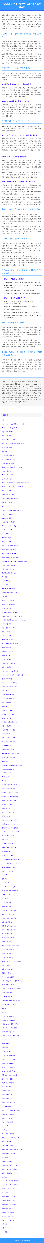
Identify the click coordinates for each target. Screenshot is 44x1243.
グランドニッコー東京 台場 (10, 545)
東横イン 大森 (6, 655)
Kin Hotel (4, 1040)
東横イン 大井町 (6, 541)
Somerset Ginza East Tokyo (10, 792)
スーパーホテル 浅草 (8, 836)
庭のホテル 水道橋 (7, 1079)
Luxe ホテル (5, 1232)
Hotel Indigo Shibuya (8, 769)
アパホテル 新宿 (6, 902)
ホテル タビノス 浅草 (8, 494)
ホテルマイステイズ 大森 (9, 918)
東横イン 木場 (6, 632)
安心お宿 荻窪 (6, 816)
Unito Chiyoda (6, 734)
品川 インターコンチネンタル (10, 945)
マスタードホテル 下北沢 (9, 549)
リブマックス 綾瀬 (7, 1122)
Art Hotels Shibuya (7, 843)
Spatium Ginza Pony (8, 714)
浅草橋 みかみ (6, 1043)
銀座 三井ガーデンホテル (9, 926)
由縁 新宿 (4, 451)
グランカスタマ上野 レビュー (10, 1024)
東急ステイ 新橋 (6, 718)
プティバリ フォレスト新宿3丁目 (11, 510)
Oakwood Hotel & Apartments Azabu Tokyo (14, 561)
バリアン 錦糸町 (6, 471)
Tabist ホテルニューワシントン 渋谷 (12, 616)
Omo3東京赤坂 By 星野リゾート (11, 785)
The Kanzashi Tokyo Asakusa (10, 428)
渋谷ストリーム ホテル (8, 1067)
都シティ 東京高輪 (7, 679)
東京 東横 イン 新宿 (7, 969)
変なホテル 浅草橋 (7, 432)
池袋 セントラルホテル (8, 502)
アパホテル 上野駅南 (8, 1134)
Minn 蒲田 (4, 781)
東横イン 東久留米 (7, 436)
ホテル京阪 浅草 (6, 624)
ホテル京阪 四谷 (6, 1208)
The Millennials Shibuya (9, 573)
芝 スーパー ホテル (7, 871)
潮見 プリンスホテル (8, 812)
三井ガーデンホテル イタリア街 (11, 988)
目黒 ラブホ (5, 879)
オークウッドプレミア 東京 (10, 1185)
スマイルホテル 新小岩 (8, 930)
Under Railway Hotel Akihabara (11, 859)
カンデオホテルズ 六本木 (9, 1169)
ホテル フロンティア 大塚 (9, 1165)
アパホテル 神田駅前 (8, 1016)
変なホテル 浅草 (6, 659)
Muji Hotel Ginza (6, 973)
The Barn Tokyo (6, 538)
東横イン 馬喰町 (6, 1141)
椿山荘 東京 (5, 706)
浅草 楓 (4, 1008)
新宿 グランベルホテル (8, 628)
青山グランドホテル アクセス (10, 1138)
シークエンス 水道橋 (8, 600)
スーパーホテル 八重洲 (8, 439)
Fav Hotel (4, 1177)
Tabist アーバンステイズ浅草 (10, 1181)
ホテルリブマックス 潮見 (9, 663)
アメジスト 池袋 (6, 1087)
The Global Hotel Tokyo (8, 867)
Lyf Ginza (4, 506)
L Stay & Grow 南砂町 (8, 463)
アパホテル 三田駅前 (8, 698)
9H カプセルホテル (7, 1216)
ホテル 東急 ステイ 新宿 (9, 1204)
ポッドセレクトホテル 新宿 (10, 820)
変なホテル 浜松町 (7, 447)
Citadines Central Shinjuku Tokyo (11, 530)
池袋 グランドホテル (8, 569)
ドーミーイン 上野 (7, 1145)
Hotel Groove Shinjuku (8, 1020)
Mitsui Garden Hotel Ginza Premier (12, 467)
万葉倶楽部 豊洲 (6, 518)
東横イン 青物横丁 (7, 906)
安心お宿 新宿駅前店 (8, 455)
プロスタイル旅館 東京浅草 (10, 643)
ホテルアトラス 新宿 (8, 749)
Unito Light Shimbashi (8, 855)
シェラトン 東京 (6, 894)
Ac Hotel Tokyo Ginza (8, 581)
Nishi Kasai (5, 1157)
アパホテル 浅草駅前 (8, 949)
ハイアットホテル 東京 (8, 789)
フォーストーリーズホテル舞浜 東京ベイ (14, 675)
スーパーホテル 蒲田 (8, 934)
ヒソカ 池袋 (5, 534)
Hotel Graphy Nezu (7, 992)
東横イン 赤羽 (6, 965)
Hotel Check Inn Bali (8, 694)
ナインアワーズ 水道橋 (8, 730)
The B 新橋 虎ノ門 (7, 639)
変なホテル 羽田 (6, 608)
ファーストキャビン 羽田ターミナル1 (13, 424)
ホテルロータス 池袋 (8, 1114)
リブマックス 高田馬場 (8, 741)
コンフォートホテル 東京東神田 (11, 1110)
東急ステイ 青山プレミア (9, 1071)
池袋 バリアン (6, 420)
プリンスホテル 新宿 (8, 985)
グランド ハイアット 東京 (9, 863)
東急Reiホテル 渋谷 (7, 1118)
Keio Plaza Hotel (6, 702)
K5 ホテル (5, 898)
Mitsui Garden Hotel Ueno (9, 553)
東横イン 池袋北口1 (7, 1173)
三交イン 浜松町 (6, 636)
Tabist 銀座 (5, 1047)
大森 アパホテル (6, 1228)
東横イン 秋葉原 (6, 726)
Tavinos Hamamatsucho (9, 604)
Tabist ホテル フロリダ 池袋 (10, 557)
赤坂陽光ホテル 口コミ (8, 1153)
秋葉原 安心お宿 (6, 647)
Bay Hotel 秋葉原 (7, 996)
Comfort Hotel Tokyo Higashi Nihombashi (14, 620)
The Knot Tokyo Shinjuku (9, 475)
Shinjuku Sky (5, 1126)
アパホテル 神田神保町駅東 (10, 890)
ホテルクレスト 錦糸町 (8, 565)
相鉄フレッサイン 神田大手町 (10, 1036)
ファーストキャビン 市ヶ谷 (10, 671)
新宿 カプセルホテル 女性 (9, 1075)
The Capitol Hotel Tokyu (9, 588)
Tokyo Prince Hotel (7, 710)
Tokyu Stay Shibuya (8, 1063)
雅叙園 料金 (5, 761)
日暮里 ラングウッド (8, 1032)
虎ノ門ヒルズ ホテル (8, 479)
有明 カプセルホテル (8, 914)
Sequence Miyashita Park (9, 612)
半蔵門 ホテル (6, 1098)
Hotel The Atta (6, 1090)
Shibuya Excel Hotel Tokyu (10, 683)
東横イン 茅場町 (6, 490)
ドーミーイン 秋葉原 (8, 977)
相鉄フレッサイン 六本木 (9, 737)
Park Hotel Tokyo (7, 1106)
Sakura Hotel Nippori (8, 1212)
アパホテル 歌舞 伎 (7, 957)
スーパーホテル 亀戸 (8, 1094)
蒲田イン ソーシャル (8, 1220)
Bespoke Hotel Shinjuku (9, 887)
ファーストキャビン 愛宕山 (10, 1102)
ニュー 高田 (5, 1192)
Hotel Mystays (6, 1130)
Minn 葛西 (4, 577)
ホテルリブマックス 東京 (9, 1028)
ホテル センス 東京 (7, 651)
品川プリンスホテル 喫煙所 (10, 828)
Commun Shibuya (7, 804)
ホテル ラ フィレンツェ (9, 1189)
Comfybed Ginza (6, 851)
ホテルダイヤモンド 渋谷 (9, 1196)
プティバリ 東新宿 (7, 514)
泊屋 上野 (4, 596)
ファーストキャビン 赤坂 (9, 800)
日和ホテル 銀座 (6, 941)
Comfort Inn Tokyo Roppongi (10, 796)
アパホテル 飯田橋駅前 (8, 1055)
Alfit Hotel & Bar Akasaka (9, 722)
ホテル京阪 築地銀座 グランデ (11, 1000)
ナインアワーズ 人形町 (8, 1059)
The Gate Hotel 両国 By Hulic (10, 753)
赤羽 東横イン (6, 1224)
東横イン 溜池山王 (7, 667)
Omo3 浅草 (5, 839)
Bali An (4, 1012)
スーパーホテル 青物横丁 (9, 757)
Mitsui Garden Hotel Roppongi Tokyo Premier (15, 526)
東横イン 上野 (6, 808)
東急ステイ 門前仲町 (8, 1083)
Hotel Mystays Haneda (8, 824)
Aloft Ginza (5, 690)
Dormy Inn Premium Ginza (9, 687)
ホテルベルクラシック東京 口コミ (12, 981)
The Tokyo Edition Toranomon (10, 777)
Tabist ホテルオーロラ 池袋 (10, 498)
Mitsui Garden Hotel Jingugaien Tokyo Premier (15, 483)
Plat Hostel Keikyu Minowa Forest (12, 765)
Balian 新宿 (5, 585)
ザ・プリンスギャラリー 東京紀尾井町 (13, 443)
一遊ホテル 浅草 (6, 953)
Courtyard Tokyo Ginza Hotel (10, 832)
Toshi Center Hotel (7, 1161)
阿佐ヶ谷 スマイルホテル (9, 910)
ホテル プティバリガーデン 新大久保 (13, 486)
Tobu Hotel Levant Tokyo (9, 883)
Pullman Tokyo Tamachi (9, 1004)
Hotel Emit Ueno (6, 745)
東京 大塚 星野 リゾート (9, 922)
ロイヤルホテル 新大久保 (9, 847)
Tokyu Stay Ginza (7, 1051)
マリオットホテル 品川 (8, 938)
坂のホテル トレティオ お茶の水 (11, 961)
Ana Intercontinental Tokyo (9, 592)
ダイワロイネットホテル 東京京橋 (12, 1149)
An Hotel (4, 875)
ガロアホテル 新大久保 (8, 459)
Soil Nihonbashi (6, 773)
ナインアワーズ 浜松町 (8, 522)
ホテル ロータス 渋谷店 (9, 1200)
